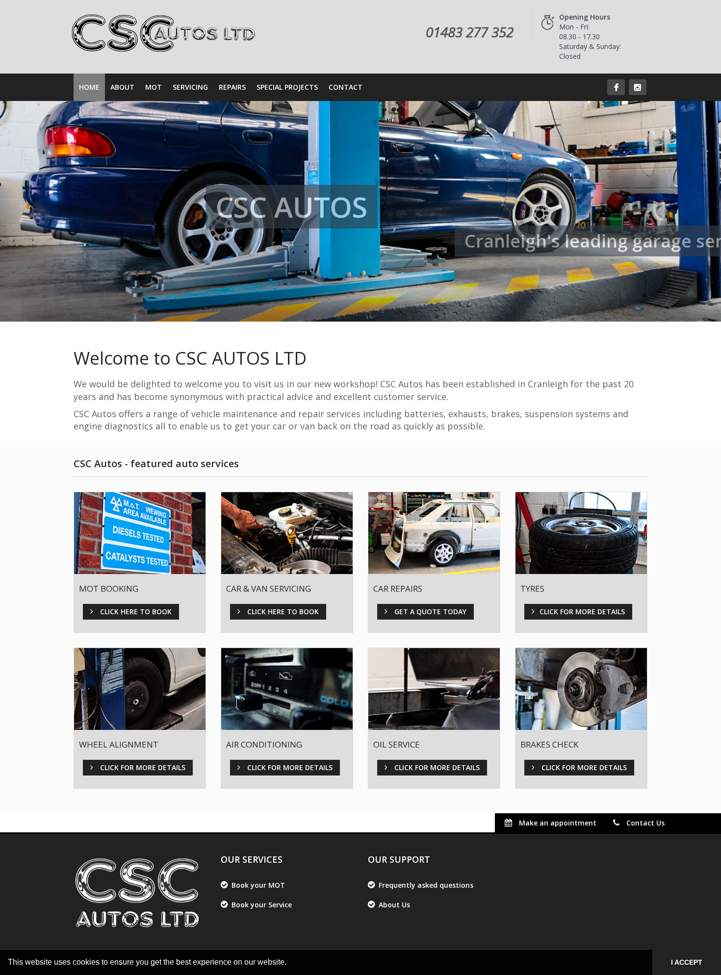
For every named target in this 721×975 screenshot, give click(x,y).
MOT (153, 87)
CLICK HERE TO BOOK (136, 591)
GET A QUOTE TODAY (431, 591)
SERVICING (190, 87)
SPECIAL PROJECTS (287, 87)
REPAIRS (232, 87)
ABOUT (122, 87)
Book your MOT (258, 885)
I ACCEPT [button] (686, 962)
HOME (89, 87)
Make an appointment (556, 822)
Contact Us (644, 822)
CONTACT (345, 87)
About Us (394, 904)
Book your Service (262, 904)
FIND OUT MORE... (572, 782)
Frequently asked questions (426, 885)
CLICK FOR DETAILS (573, 602)
